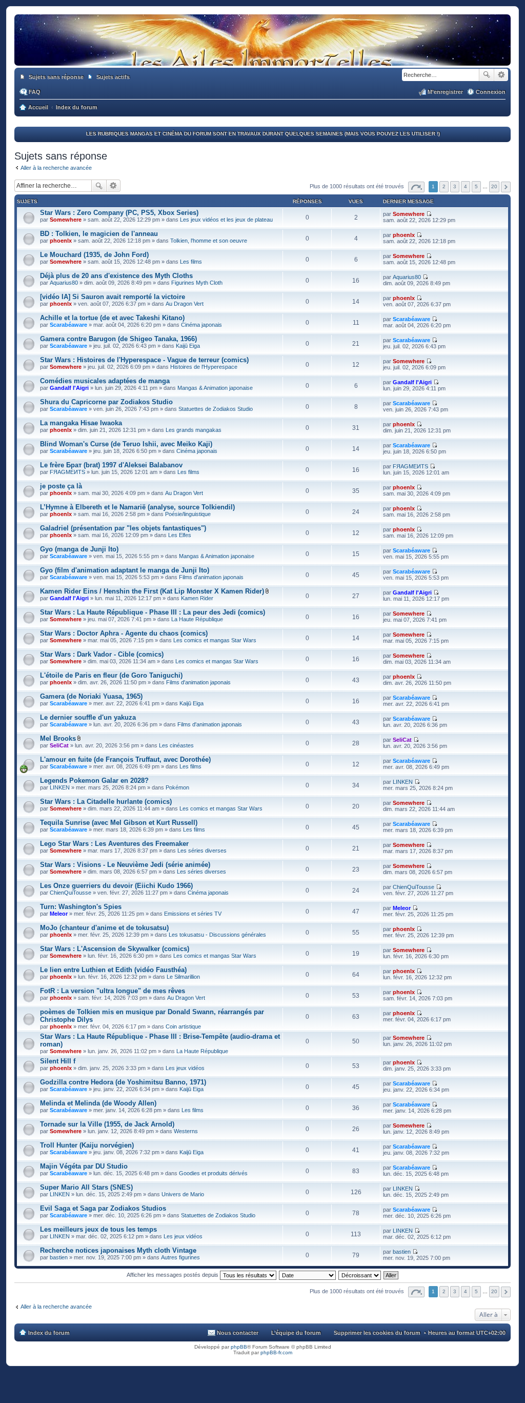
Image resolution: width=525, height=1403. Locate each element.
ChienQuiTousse (70, 893)
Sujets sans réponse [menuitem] (56, 77)
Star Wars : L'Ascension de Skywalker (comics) (114, 949)
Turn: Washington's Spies (81, 907)
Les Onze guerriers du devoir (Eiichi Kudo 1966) (116, 886)
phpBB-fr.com (276, 1352)
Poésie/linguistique (188, 514)
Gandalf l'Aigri (69, 388)
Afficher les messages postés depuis (173, 1275)
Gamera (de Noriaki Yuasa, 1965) (91, 696)
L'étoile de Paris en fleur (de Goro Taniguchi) (111, 675)
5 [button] (476, 186)
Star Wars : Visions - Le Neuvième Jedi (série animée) (125, 864)
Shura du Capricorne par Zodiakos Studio (106, 402)
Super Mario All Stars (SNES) (86, 1187)
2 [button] (444, 186)
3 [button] (454, 186)
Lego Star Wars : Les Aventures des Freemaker (114, 843)
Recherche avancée (501, 75)
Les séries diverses (202, 850)
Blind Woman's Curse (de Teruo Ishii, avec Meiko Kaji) (126, 444)
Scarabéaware (68, 325)
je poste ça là (61, 486)
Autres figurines (180, 1257)
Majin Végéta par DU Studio (84, 1166)
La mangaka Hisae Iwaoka (81, 423)
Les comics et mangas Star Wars (214, 640)
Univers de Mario (182, 1194)
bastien (59, 1257)
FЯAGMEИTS (67, 472)
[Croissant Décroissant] (360, 1275)
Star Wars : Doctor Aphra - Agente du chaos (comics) (124, 633)
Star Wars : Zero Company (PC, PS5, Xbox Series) (119, 212)
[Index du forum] (262, 55)
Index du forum (49, 1333)
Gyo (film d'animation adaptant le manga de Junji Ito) (124, 570)
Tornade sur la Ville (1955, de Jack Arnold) (107, 1124)
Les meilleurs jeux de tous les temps (98, 1229)
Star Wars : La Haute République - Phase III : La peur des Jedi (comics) (152, 612)
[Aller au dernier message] (429, 214)
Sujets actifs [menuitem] (113, 77)
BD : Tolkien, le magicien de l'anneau (99, 234)
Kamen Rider (197, 598)
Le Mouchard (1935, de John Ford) (94, 255)
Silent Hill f (57, 1061)
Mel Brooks (58, 738)
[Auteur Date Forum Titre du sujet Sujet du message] (308, 1275)
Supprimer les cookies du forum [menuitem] (377, 1333)
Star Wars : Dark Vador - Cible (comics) (102, 654)
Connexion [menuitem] (491, 92)
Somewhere (66, 219)
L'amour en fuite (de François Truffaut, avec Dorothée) (125, 759)
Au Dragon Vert (185, 304)
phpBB (239, 1347)
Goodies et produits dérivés (213, 1173)
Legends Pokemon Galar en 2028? (94, 780)
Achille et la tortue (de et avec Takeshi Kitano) (112, 318)
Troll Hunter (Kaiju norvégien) (87, 1145)
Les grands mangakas (193, 430)
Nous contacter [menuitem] (237, 1333)
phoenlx (61, 241)
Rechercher (486, 75)
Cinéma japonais (201, 325)
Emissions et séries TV (192, 914)
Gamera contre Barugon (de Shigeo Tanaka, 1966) (118, 339)
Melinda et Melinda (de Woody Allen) (98, 1103)
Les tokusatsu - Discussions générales (217, 935)
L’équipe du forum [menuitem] (296, 1333)
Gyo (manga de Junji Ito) (79, 549)
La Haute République (197, 619)
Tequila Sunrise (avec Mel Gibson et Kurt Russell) (118, 822)
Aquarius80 (64, 283)
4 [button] (465, 186)
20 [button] (494, 186)
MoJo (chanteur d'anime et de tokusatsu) (104, 928)
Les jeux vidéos (185, 1068)
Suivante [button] (506, 187)
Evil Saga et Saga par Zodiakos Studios (103, 1208)
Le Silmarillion (183, 977)
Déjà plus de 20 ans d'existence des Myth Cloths (116, 276)
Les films (191, 262)
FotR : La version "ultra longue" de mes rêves (112, 991)
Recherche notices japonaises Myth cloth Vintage (118, 1250)
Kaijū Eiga (188, 346)
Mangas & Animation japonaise (215, 388)
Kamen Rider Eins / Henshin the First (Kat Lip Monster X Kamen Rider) (152, 591)
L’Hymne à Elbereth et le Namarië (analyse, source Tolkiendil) (137, 507)
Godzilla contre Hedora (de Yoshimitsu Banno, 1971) (123, 1082)
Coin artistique (183, 1026)
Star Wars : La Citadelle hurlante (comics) (106, 801)
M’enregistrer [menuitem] (445, 92)
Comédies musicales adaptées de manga (105, 381)
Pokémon (177, 787)
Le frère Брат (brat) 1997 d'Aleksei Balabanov (111, 465)
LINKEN (60, 787)
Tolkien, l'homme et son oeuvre (208, 241)
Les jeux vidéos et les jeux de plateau (226, 219)
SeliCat (59, 745)
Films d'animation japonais (211, 577)
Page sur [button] (416, 187)
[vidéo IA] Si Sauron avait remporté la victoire (112, 297)
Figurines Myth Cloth (197, 283)
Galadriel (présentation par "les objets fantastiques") (123, 528)
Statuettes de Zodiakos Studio (215, 409)
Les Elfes (179, 535)
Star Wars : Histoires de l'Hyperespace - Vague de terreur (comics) (144, 360)
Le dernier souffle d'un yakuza (88, 717)
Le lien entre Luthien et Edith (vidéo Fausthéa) (113, 970)
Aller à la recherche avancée (56, 168)
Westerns (186, 1131)
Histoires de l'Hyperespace (203, 367)
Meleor (59, 914)
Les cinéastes (176, 745)
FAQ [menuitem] (35, 92)
